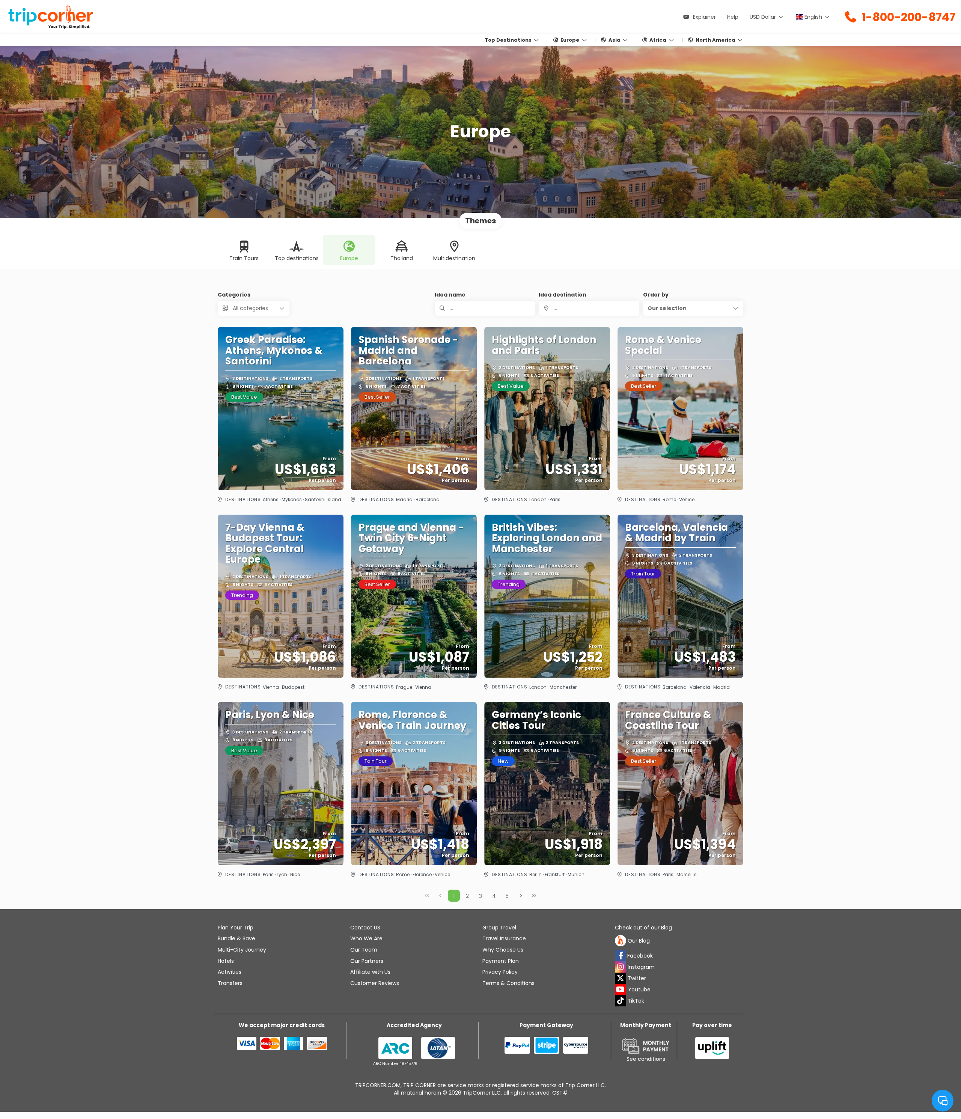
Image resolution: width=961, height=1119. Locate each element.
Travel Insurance (504, 938)
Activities (229, 972)
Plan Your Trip (235, 927)
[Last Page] (534, 896)
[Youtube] (620, 989)
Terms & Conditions (508, 983)
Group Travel (499, 927)
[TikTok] (620, 1000)
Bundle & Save (236, 938)
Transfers (230, 983)
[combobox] (589, 308)
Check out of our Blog (643, 927)
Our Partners (366, 961)
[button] (693, 308)
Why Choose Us (502, 949)
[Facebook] (620, 955)
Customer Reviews (374, 983)
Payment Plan (500, 961)
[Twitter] (620, 978)
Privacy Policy (500, 972)
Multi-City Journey (242, 949)
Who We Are (366, 938)
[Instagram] (620, 967)
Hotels (226, 961)
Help (732, 17)
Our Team (363, 949)
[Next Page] (521, 896)
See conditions (646, 1059)
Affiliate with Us (370, 972)
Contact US (365, 927)
